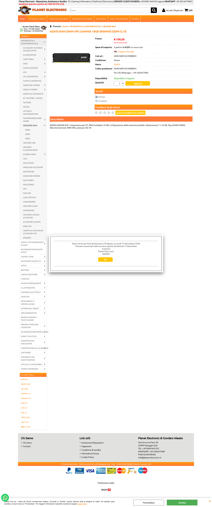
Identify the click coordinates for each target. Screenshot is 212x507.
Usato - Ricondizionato (119, 19)
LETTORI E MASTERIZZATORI (30, 112)
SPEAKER (27, 237)
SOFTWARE (26, 352)
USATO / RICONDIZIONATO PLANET (32, 243)
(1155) (25, 427)
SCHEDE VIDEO (29, 154)
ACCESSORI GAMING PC (31, 261)
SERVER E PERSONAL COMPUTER (30, 325)
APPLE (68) (25, 417)
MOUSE (26, 106)
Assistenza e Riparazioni (58, 19)
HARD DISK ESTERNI (31, 176)
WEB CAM (27, 226)
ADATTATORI (28, 171)
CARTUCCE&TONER (29, 274)
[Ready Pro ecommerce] (106, 490)
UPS (25, 188)
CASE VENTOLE (29, 197)
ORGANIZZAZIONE (29, 313)
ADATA (117, 64)
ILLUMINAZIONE (28, 287)
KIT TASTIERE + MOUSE (32, 98)
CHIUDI (210, 501)
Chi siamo (27, 442)
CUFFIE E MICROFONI (32, 81)
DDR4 (27, 130)
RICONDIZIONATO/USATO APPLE (32, 250)
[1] (119, 83)
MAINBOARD (28, 210)
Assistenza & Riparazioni (92, 442)
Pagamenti (86, 446)
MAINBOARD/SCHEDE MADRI (32, 119)
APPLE (24, 265)
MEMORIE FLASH (30, 206)
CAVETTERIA (28, 59)
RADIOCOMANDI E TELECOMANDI (29, 318)
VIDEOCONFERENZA (29, 369)
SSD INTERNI (28, 180)
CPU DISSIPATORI (30, 76)
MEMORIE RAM (30, 125)
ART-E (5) (24, 422)
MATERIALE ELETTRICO (31, 292)
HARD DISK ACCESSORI (33, 167)
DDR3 (27, 138)
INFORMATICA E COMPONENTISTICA (29, 42)
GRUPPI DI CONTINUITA (33, 93)
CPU (25, 72)
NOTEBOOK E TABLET (30, 308)
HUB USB (27, 193)
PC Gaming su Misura (37, 19)
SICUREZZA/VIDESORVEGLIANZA (34, 332)
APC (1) (24, 412)
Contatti (135, 19)
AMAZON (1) (26, 398)
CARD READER (29, 201)
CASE (25, 63)
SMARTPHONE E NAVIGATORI (28, 342)
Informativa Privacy (90, 453)
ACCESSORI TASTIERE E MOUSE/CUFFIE (33, 49)
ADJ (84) (24, 389)
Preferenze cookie (106, 482)
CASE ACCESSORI (30, 68)
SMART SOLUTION (28, 336)
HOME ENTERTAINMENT (31, 283)
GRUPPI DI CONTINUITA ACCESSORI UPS (33, 232)
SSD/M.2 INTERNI (30, 89)
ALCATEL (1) (25, 393)
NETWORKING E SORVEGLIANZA (28, 302)
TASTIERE (27, 102)
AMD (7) (24, 403)
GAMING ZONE (27, 256)
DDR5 (27, 134)
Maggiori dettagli (126, 51)
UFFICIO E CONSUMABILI (31, 364)
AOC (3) (24, 408)
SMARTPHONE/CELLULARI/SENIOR (34, 348)
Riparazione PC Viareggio (82, 19)
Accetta (182, 502)
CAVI (25, 158)
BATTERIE (25, 270)
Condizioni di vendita (91, 450)
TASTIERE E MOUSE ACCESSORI (31, 216)
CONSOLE (25, 278)
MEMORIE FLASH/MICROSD (30, 148)
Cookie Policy (82, 504)
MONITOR (25, 296)
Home (22, 19)
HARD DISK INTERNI (31, 85)
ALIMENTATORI (29, 55)
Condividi (102, 101)
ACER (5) (24, 379)
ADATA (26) (25, 384)
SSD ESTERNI (28, 163)
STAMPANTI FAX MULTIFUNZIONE (28, 358)
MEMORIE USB (29, 142)
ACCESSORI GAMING (32, 222)
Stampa (101, 96)
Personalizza (148, 502)
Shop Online (101, 19)
